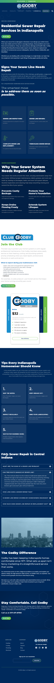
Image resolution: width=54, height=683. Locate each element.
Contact (22, 650)
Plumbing (8, 648)
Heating (8, 643)
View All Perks (25, 338)
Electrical (8, 650)
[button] (4, 11)
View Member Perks (8, 285)
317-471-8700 (16, 613)
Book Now (45, 11)
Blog (21, 648)
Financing (32, 1)
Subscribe (36, 660)
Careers (22, 645)
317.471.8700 (21, 1)
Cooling (8, 645)
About (22, 643)
